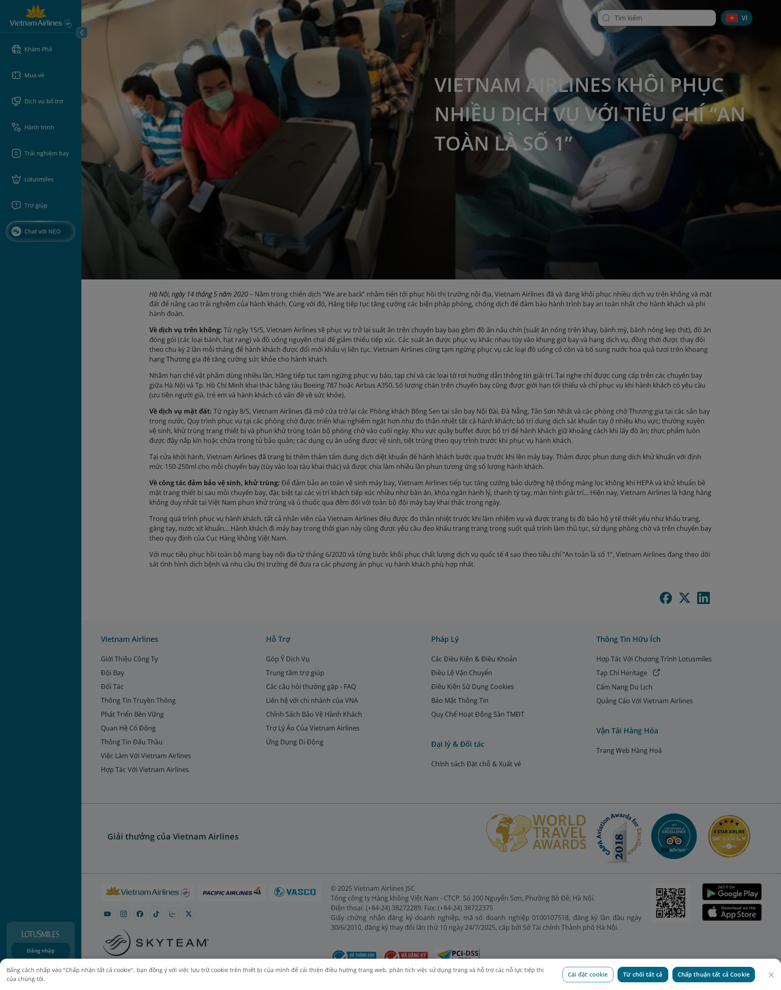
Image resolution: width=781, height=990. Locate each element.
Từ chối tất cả (642, 974)
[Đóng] (771, 975)
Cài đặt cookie (588, 974)
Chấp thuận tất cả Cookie (714, 974)
